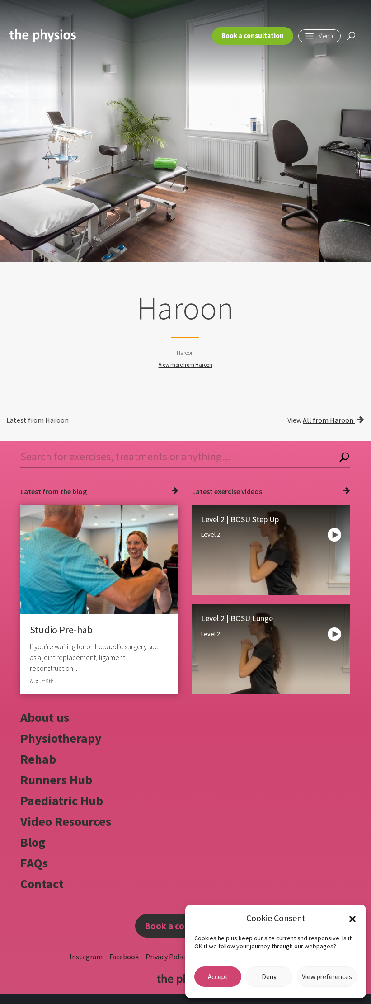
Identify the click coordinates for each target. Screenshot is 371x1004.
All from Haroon (329, 419)
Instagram (86, 956)
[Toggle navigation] (319, 35)
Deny (269, 976)
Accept (218, 976)
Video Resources (65, 821)
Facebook (124, 956)
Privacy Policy (167, 956)
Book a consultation (252, 35)
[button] (352, 918)
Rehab (38, 759)
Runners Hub (56, 780)
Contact (42, 884)
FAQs (34, 863)
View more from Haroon (185, 364)
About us (44, 717)
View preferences (327, 976)
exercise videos (238, 491)
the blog (73, 491)
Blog (33, 842)
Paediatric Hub (61, 800)
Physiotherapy (61, 738)
